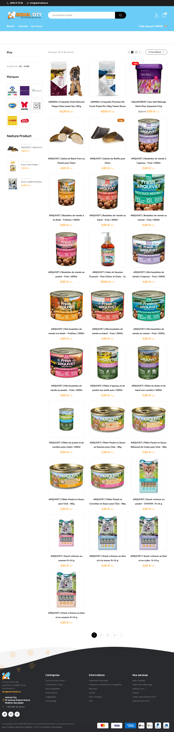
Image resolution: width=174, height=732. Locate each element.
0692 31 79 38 (16, 3)
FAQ (91, 700)
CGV (36, 727)
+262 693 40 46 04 (15, 706)
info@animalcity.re (39, 3)
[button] (164, 15)
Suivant (121, 635)
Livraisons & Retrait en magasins (105, 684)
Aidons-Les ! (139, 688)
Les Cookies (8, 727)
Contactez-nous (54, 684)
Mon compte (95, 696)
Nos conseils (139, 680)
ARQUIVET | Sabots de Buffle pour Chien (32, 148)
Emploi (136, 692)
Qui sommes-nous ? (56, 680)
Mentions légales (23, 727)
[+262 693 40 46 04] (3, 707)
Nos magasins (53, 688)
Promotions (51, 692)
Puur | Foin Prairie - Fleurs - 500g (30, 166)
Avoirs (92, 692)
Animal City (24, 723)
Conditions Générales (51, 727)
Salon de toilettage (142, 684)
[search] (120, 15)
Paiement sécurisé (98, 680)
